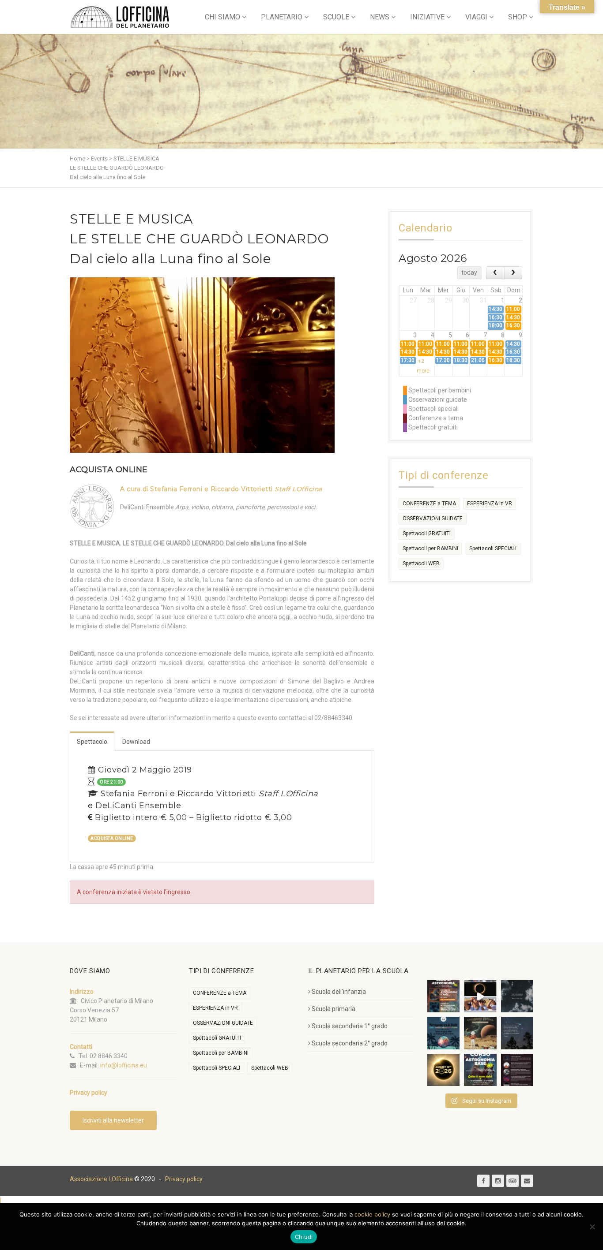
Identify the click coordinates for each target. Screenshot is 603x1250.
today (469, 272)
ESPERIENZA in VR (489, 503)
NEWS (379, 17)
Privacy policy (184, 1179)
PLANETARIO (281, 17)
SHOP (517, 17)
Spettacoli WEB (421, 563)
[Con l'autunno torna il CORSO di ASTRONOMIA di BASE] (480, 1070)
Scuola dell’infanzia (339, 991)
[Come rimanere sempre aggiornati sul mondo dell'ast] (517, 1070)
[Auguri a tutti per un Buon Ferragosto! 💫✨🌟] (517, 996)
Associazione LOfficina (101, 1179)
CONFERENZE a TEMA (429, 503)
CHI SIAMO (222, 17)
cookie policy (372, 1214)
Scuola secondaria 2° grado (350, 1043)
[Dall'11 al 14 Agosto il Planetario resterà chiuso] (480, 1033)
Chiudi (304, 1236)
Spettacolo (92, 741)
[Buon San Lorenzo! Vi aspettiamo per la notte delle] (517, 1033)
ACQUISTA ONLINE (109, 469)
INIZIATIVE (427, 17)
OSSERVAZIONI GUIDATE (433, 518)
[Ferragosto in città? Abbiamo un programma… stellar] (443, 1033)
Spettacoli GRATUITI (427, 533)
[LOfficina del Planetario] (120, 17)
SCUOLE (336, 17)
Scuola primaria (333, 1008)
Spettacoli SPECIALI (492, 548)
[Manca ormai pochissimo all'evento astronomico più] (443, 1070)
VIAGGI (476, 17)
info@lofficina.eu (123, 1065)
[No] (592, 1226)
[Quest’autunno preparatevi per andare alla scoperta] (443, 996)
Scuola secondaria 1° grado (350, 1026)
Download (136, 741)
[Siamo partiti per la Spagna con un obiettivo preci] (480, 996)
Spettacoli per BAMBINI (430, 548)
